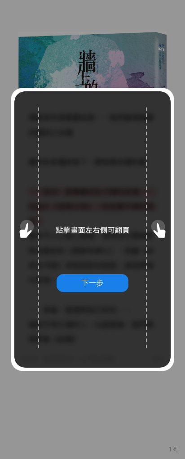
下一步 (92, 283)
